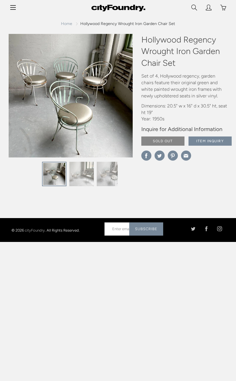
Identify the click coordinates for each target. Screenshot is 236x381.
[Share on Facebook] (146, 156)
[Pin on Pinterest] (173, 156)
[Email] (186, 156)
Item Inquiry (210, 141)
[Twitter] (193, 229)
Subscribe (146, 229)
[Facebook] (206, 229)
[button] (117, 98)
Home (66, 23)
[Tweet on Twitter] (160, 156)
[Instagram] (219, 229)
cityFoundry (35, 230)
